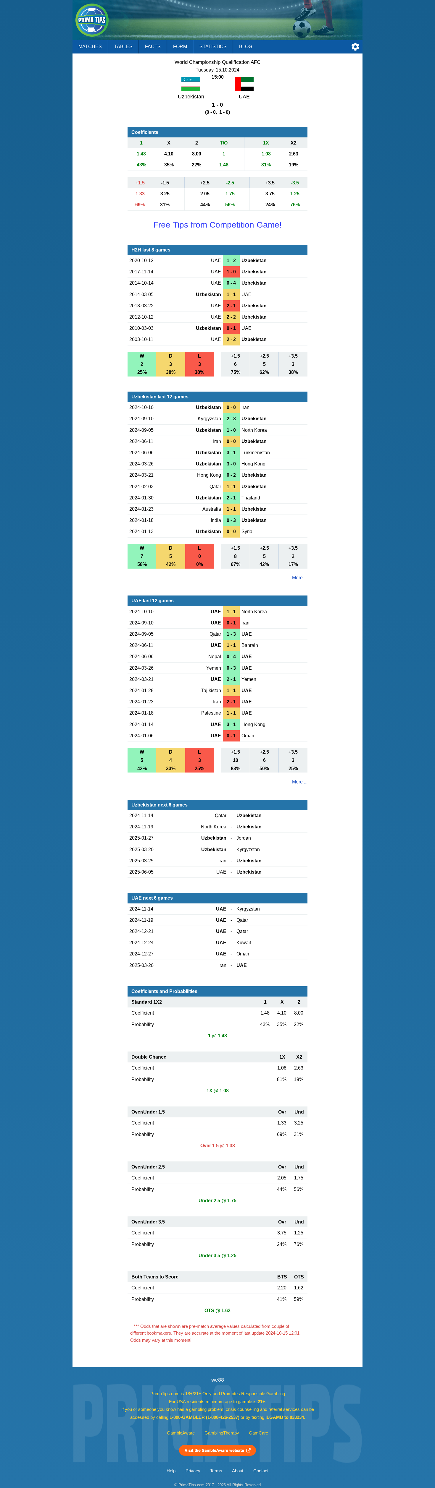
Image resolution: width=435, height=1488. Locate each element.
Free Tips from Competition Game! (217, 224)
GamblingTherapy (221, 1433)
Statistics (213, 46)
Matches (90, 46)
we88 (217, 1380)
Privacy (193, 1470)
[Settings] (355, 46)
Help (171, 1470)
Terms (216, 1470)
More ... (299, 577)
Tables (123, 46)
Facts (153, 46)
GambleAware (181, 1433)
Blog (245, 46)
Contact (260, 1470)
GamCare (258, 1433)
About (237, 1470)
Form (180, 46)
